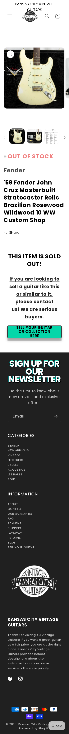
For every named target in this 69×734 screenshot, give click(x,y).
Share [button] (14, 232)
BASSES (13, 465)
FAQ (11, 518)
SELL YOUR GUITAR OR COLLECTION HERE (34, 332)
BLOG (12, 542)
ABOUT (13, 504)
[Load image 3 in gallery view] (51, 136)
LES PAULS (15, 474)
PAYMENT (14, 523)
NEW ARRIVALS (18, 450)
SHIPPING (14, 528)
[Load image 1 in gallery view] (17, 136)
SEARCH (14, 445)
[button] (9, 16)
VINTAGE (14, 455)
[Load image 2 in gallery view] (34, 136)
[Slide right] (65, 137)
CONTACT (15, 509)
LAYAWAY (15, 533)
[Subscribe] (56, 416)
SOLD (11, 479)
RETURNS (14, 538)
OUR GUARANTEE (20, 514)
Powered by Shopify (34, 728)
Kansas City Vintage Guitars (40, 724)
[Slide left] (4, 137)
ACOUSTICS (16, 470)
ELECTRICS (15, 460)
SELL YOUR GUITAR (21, 547)
